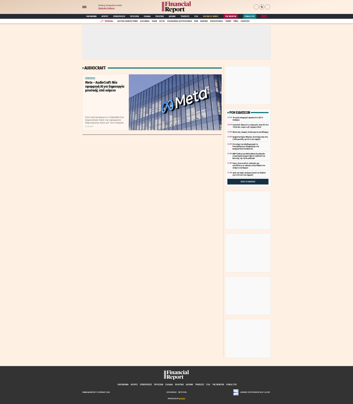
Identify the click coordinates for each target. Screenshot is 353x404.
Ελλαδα (147, 16)
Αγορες (104, 16)
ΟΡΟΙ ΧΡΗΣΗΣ (171, 392)
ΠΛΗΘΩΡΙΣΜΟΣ (216, 21)
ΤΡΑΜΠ (228, 21)
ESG (196, 16)
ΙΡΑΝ (196, 21)
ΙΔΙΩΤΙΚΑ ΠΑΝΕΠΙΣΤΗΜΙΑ (127, 21)
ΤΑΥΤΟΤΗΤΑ (182, 392)
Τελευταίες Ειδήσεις (106, 8)
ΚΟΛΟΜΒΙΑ (144, 21)
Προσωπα (134, 16)
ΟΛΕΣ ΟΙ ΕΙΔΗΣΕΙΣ (247, 181)
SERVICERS (245, 21)
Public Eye (250, 16)
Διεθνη (172, 16)
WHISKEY (182, 399)
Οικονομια (91, 16)
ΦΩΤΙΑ (162, 21)
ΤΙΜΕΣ (235, 21)
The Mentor (230, 16)
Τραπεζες (184, 16)
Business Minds (210, 16)
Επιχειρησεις (119, 16)
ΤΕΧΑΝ (154, 21)
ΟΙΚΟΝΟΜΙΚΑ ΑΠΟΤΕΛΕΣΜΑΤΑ (179, 21)
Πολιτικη (159, 16)
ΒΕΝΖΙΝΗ (204, 21)
